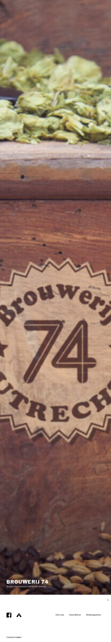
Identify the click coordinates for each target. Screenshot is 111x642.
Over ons (60, 615)
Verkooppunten (93, 615)
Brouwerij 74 (27, 582)
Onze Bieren (75, 615)
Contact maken (13, 637)
